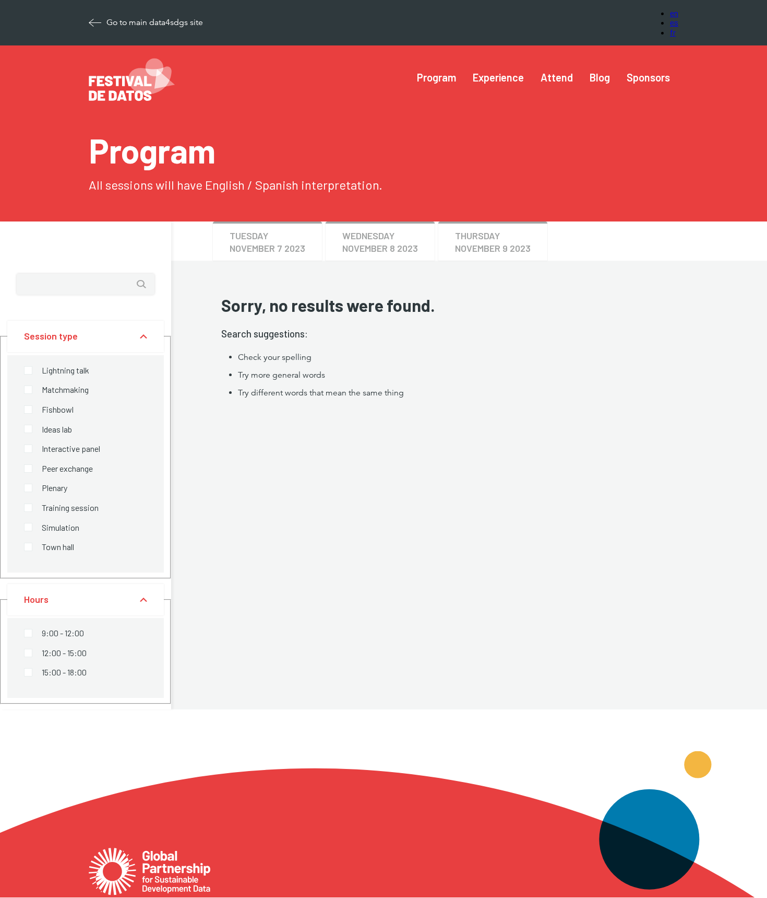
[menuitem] (436, 77)
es (674, 22)
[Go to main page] (149, 855)
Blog (600, 77)
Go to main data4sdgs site (154, 22)
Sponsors (648, 77)
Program (436, 77)
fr (673, 32)
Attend (557, 77)
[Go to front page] (132, 98)
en (674, 13)
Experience (498, 77)
